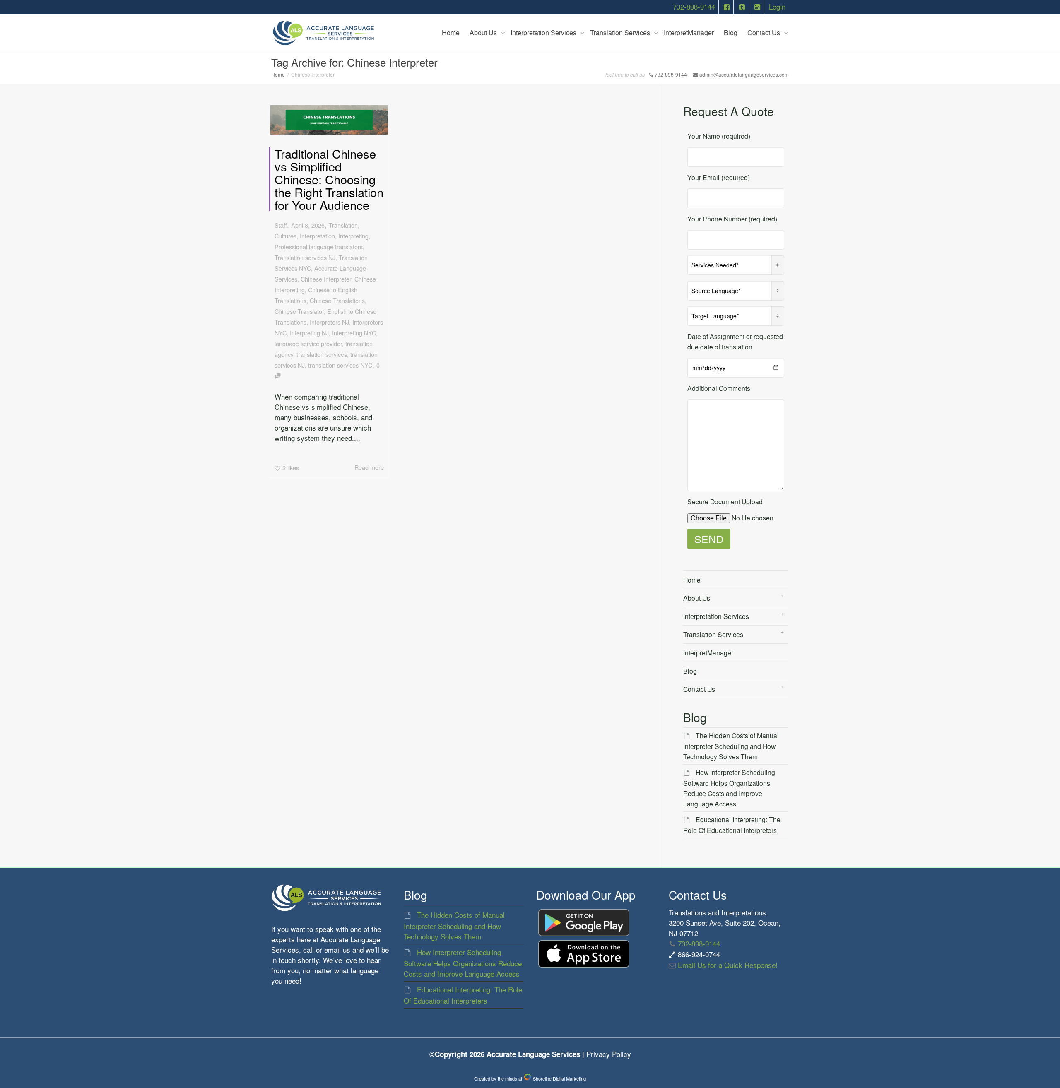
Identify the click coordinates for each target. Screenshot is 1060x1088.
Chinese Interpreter (326, 278)
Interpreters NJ (329, 322)
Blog (730, 32)
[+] (329, 120)
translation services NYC (340, 365)
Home (451, 32)
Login (777, 7)
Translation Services (621, 32)
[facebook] (727, 7)
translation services (321, 354)
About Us (484, 32)
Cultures (285, 235)
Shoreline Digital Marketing (559, 1078)
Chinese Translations (337, 300)
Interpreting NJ (309, 332)
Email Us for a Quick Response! (727, 965)
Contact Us (764, 32)
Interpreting (353, 235)
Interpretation (317, 235)
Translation (343, 225)
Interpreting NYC (354, 332)
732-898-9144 (694, 7)
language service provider (308, 343)
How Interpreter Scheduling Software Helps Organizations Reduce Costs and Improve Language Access (463, 963)
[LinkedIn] (757, 7)
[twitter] (742, 7)
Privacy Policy (608, 1054)
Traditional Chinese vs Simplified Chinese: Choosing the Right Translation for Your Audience (329, 179)
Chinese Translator (299, 311)
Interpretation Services (544, 32)
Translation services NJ (305, 257)
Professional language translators (319, 246)
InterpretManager (689, 32)
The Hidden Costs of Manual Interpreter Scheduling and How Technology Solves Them (731, 746)
